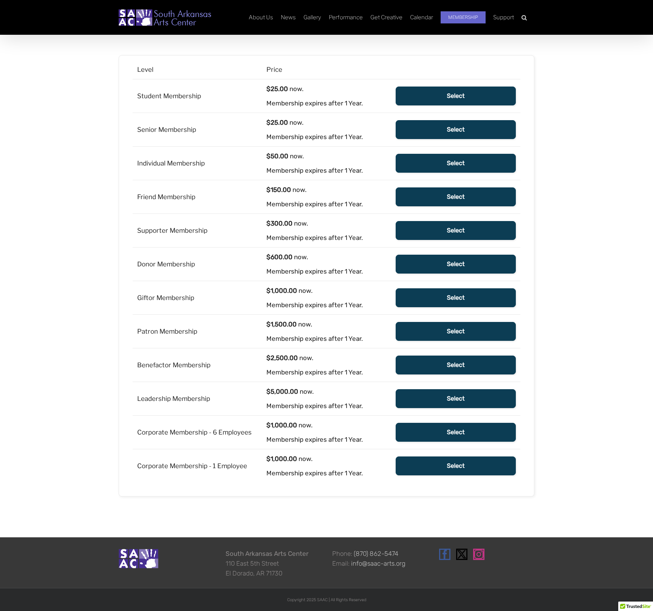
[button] (524, 17)
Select (456, 95)
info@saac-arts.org (378, 563)
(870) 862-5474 (376, 553)
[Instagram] (478, 554)
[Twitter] (461, 554)
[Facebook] (444, 554)
